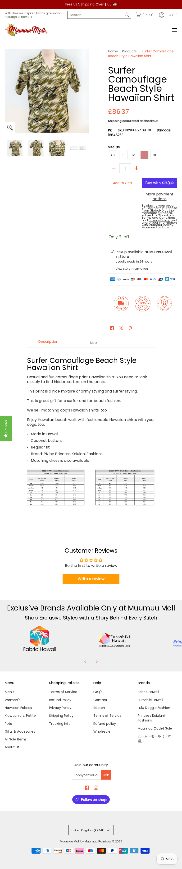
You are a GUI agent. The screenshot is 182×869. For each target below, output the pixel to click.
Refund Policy (60, 700)
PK (110, 130)
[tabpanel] (91, 439)
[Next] (96, 661)
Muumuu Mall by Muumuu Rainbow (85, 841)
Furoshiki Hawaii (150, 700)
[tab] (48, 342)
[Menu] (174, 30)
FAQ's (97, 691)
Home (113, 51)
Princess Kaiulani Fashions (151, 718)
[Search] (127, 14)
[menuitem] (144, 15)
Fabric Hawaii (148, 691)
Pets (8, 723)
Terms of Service (63, 691)
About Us (12, 747)
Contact (100, 700)
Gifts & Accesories (20, 731)
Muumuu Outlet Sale (155, 728)
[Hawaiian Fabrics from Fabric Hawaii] (40, 638)
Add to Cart (122, 182)
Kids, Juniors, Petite (20, 715)
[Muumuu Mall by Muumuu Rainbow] (27, 30)
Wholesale (101, 731)
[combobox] (95, 14)
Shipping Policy (61, 715)
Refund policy (104, 723)
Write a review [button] (91, 579)
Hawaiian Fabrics (18, 707)
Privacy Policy (60, 707)
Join (106, 774)
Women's (12, 700)
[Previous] (85, 661)
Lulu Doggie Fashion (154, 707)
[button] (112, 328)
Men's (9, 691)
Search (99, 707)
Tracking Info (60, 723)
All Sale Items (16, 739)
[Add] (136, 168)
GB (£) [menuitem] (172, 15)
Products (129, 51)
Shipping (115, 121)
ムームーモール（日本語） (154, 738)
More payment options (159, 196)
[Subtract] (113, 168)
